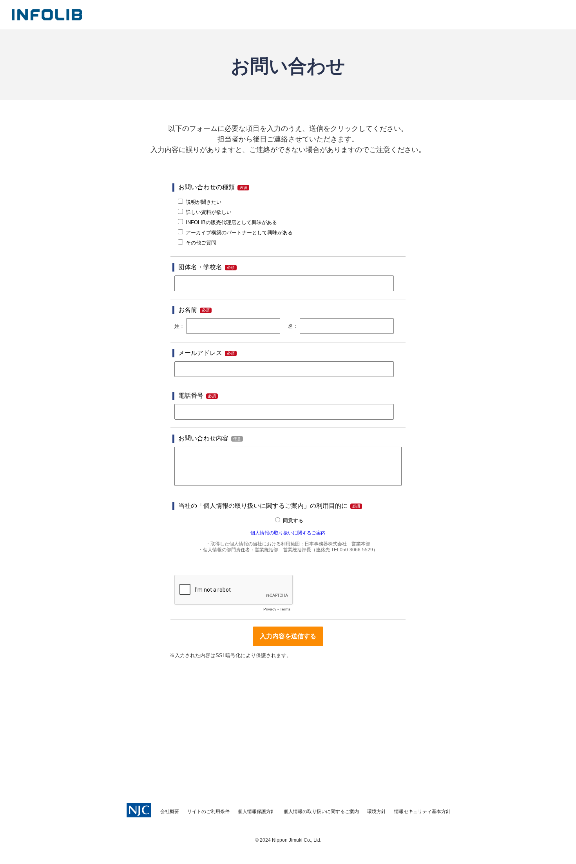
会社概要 (169, 811)
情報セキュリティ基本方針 (422, 811)
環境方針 (376, 811)
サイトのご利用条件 (208, 811)
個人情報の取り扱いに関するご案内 (321, 811)
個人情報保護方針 (256, 811)
